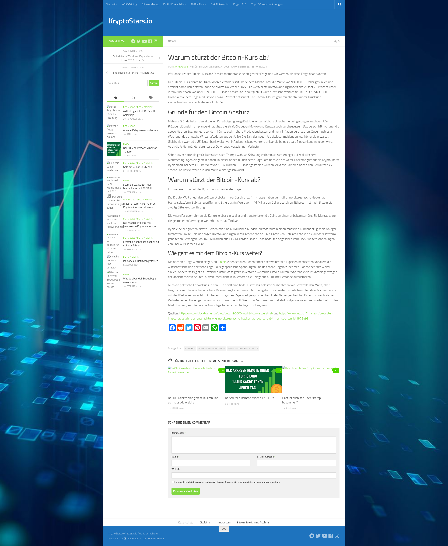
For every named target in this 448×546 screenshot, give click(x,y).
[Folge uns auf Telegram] (133, 41)
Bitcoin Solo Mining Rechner (253, 522)
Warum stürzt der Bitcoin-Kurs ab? (243, 348)
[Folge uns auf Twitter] (138, 41)
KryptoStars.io (130, 21)
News (172, 41)
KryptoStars (181, 66)
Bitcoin (222, 262)
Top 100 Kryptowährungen (267, 4)
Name (175, 456)
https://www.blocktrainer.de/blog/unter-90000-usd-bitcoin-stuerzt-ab (226, 313)
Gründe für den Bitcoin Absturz (211, 348)
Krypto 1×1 (239, 4)
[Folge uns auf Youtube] (144, 41)
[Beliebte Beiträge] (115, 98)
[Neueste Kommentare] (133, 98)
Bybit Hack (190, 348)
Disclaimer (205, 522)
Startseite (111, 4)
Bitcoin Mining (150, 4)
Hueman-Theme (156, 538)
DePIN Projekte (219, 4)
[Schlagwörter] (150, 98)
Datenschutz (185, 522)
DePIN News (198, 4)
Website (176, 469)
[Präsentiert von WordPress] (125, 538)
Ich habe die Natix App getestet (140, 261)
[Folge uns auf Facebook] (150, 41)
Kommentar (179, 432)
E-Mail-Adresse (266, 456)
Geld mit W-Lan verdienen (137, 167)
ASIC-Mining (129, 4)
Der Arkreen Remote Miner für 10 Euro (249, 398)
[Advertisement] (276, 22)
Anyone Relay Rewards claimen (140, 130)
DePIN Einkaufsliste (174, 4)
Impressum (224, 522)
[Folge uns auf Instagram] (155, 41)
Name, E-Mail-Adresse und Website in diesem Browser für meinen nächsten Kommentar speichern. (228, 482)
